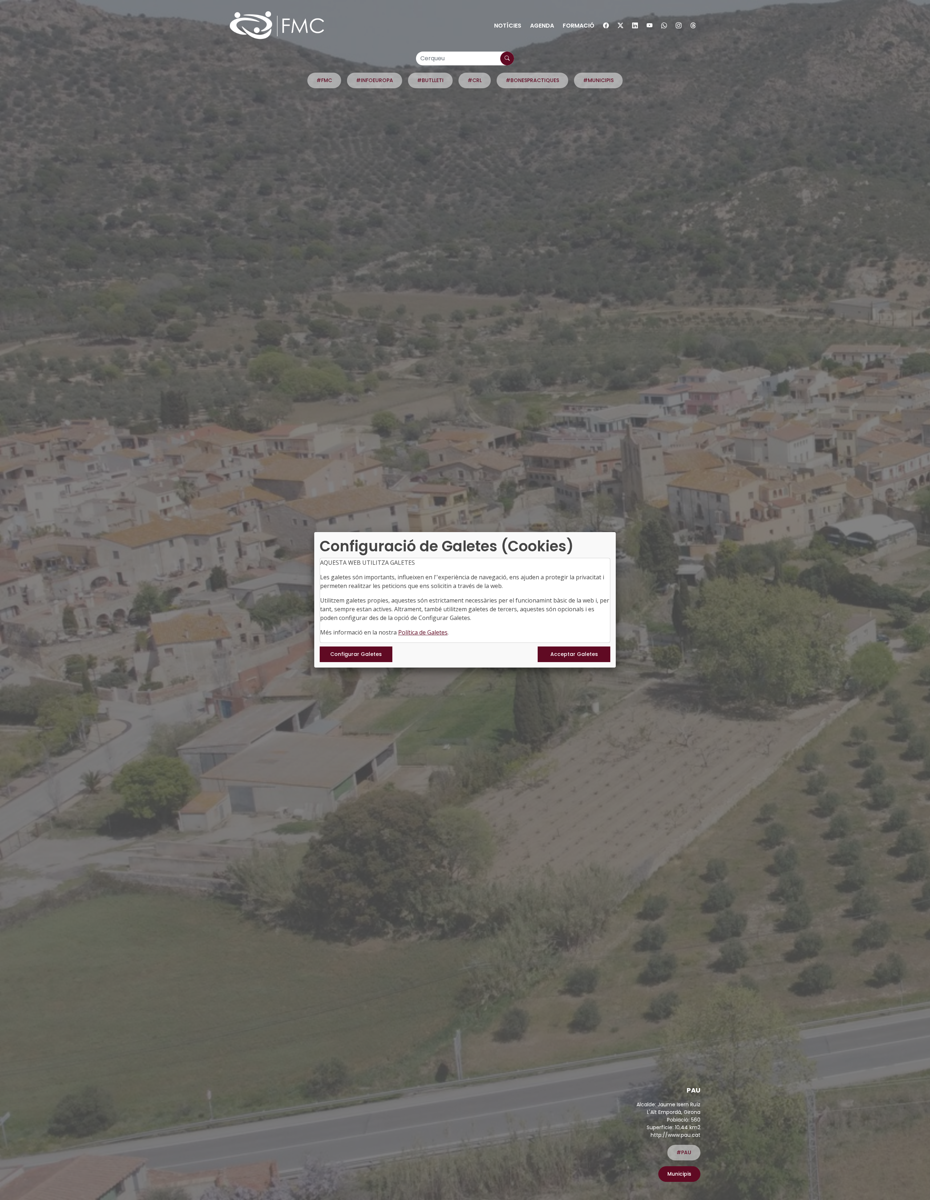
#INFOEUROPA (374, 80)
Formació (578, 25)
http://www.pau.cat (675, 1135)
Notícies (507, 25)
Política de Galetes (423, 632)
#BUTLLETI (430, 80)
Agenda (542, 25)
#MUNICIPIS (598, 80)
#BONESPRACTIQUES (532, 80)
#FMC (324, 80)
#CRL (475, 80)
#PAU (683, 1152)
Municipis (679, 1173)
